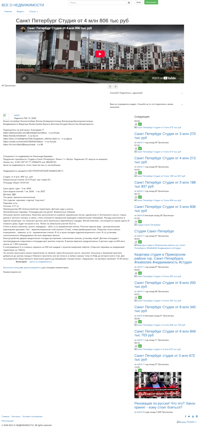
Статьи (32, 11)
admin (17, 115)
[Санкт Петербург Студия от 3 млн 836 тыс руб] (165, 200)
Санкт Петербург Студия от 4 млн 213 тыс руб (165, 159)
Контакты (16, 416)
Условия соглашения (32, 416)
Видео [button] (20, 11)
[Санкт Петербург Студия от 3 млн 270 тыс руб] (165, 127)
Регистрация (151, 2)
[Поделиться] (189, 85)
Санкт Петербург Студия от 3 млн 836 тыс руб (165, 208)
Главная (8, 11)
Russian (191, 421)
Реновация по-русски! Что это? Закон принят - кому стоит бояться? (164, 404)
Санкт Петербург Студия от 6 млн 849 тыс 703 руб (165, 332)
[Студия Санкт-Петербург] (165, 224)
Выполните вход (11, 267)
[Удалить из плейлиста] (140, 124)
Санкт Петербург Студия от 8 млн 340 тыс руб (165, 308)
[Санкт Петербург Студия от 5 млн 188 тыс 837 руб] (165, 175)
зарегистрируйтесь (33, 267)
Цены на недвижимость (41, 261)
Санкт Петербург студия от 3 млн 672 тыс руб (164, 357)
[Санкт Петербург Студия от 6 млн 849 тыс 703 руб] (165, 324)
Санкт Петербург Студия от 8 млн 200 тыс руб (165, 284)
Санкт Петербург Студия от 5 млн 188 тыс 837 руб (165, 184)
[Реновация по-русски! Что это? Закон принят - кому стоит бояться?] (165, 385)
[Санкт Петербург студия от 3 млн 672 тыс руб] (165, 349)
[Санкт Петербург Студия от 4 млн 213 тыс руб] (165, 151)
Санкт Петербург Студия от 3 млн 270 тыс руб (165, 135)
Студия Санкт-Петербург (154, 230)
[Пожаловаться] (195, 85)
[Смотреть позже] (136, 124)
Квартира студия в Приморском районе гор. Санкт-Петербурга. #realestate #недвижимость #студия (163, 258)
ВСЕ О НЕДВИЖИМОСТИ (23, 4)
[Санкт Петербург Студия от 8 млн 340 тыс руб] (165, 300)
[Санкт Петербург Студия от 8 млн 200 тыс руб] (165, 276)
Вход (139, 2)
